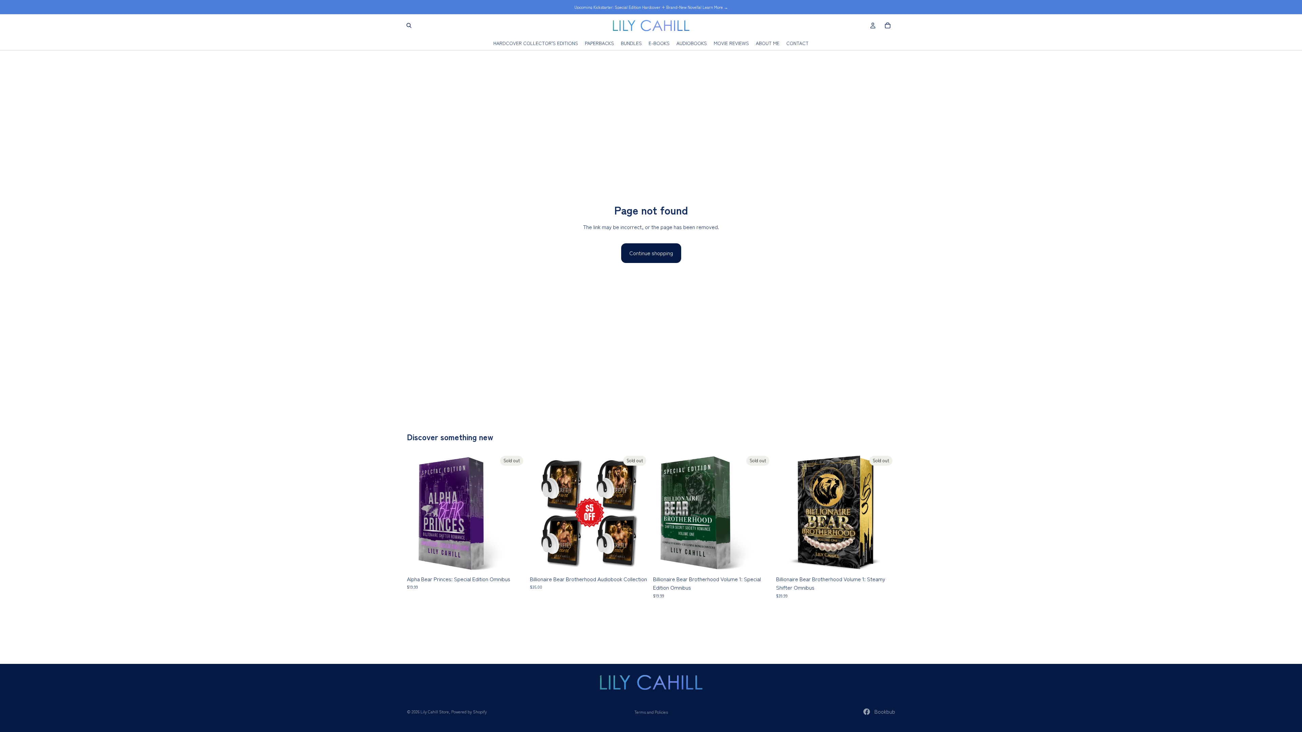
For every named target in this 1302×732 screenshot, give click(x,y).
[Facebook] (867, 712)
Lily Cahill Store (434, 711)
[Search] (408, 25)
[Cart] (887, 25)
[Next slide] (885, 512)
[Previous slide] (786, 512)
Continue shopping (651, 253)
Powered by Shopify (469, 711)
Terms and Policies (651, 712)
